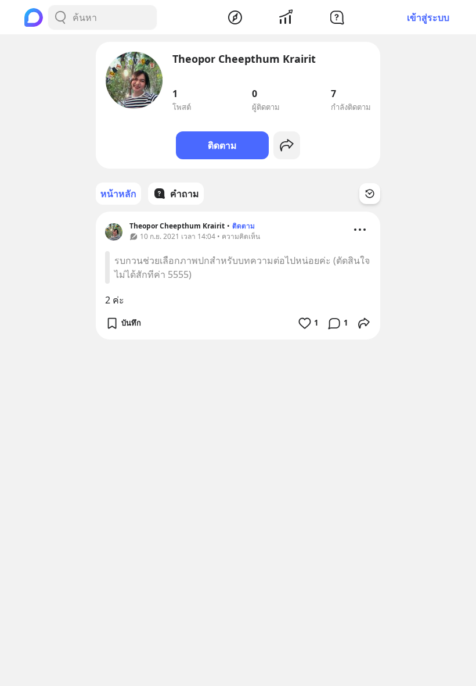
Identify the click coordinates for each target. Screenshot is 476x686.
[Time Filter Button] (369, 193)
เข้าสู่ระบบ (428, 17)
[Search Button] (60, 17)
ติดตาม (222, 145)
